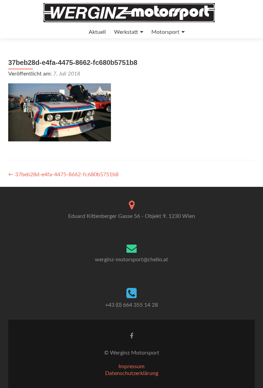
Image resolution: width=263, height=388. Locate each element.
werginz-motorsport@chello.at (131, 259)
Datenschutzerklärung (131, 373)
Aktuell (97, 32)
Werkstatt (126, 32)
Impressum (131, 366)
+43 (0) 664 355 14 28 (131, 305)
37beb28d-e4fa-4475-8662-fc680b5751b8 (63, 174)
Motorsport (165, 32)
